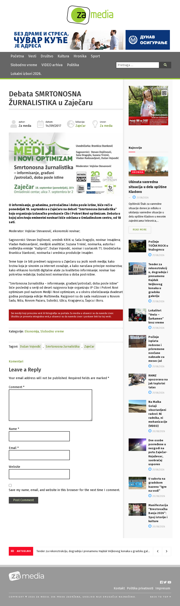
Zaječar (81, 126)
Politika (73, 65)
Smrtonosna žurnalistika (62, 346)
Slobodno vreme (24, 65)
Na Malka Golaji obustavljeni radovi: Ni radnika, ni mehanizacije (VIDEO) (157, 413)
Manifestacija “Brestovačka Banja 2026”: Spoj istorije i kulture (158, 513)
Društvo (47, 56)
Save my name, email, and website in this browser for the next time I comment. (64, 490)
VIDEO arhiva (52, 65)
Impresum (162, 588)
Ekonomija (32, 331)
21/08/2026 (142, 197)
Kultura (63, 56)
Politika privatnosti (140, 588)
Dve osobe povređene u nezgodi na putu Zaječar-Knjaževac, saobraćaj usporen (157, 452)
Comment (16, 387)
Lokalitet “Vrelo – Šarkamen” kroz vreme (61, 551)
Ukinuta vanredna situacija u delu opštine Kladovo (147, 187)
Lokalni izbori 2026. (26, 74)
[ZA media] (90, 23)
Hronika (80, 56)
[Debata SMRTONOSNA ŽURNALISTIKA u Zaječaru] (66, 164)
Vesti (32, 56)
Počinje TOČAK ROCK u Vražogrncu (158, 245)
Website (14, 467)
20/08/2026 (158, 431)
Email (14, 448)
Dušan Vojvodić (30, 346)
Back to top (159, 596)
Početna (17, 56)
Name (14, 429)
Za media (106, 126)
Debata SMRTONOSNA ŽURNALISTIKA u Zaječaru (51, 98)
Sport (95, 56)
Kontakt (119, 588)
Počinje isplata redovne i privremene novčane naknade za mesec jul (156, 348)
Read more (140, 229)
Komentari (16, 361)
